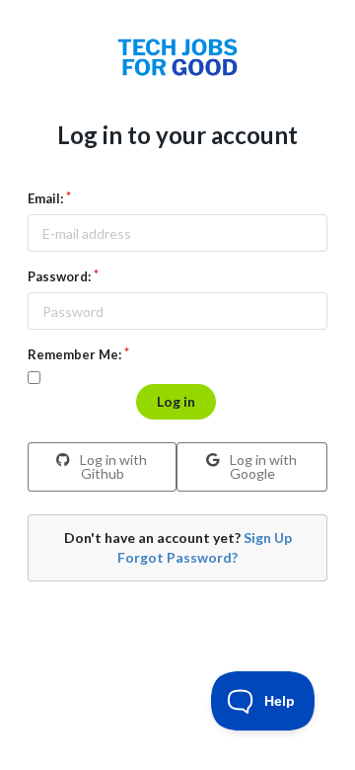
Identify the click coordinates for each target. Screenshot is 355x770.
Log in (176, 401)
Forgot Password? (177, 557)
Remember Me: (74, 354)
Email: (45, 198)
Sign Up (268, 537)
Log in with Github (112, 466)
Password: (59, 276)
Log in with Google (262, 466)
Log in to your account (177, 134)
